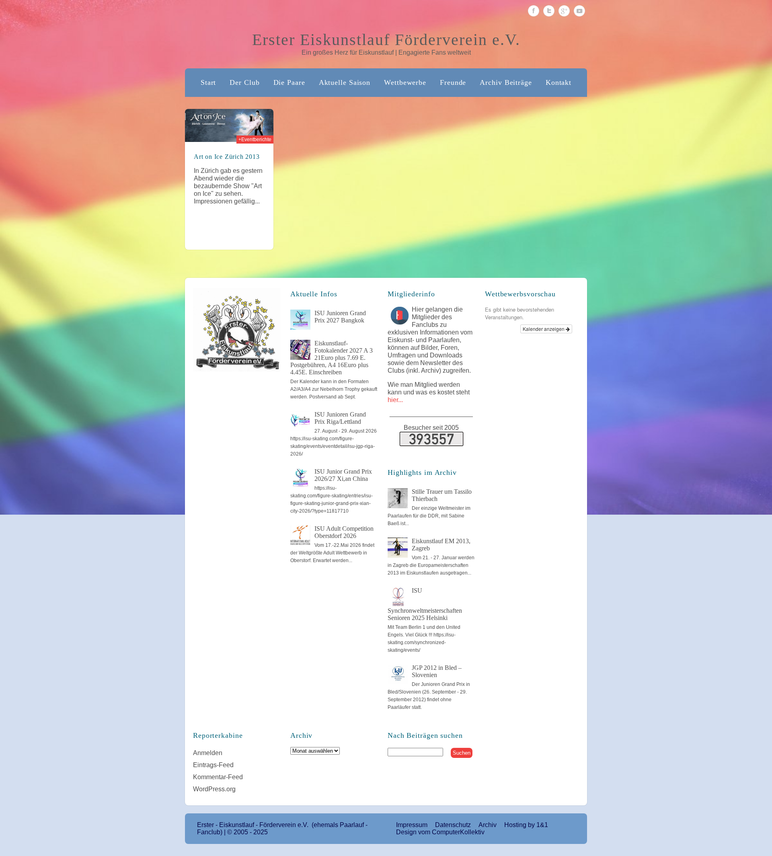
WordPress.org (214, 789)
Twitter (548, 10)
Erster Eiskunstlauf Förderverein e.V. (386, 40)
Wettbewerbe (405, 82)
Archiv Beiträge (506, 82)
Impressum (411, 824)
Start (208, 82)
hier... (395, 399)
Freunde (453, 82)
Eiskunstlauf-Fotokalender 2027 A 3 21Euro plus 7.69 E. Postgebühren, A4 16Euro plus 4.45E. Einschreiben (331, 358)
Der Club (244, 82)
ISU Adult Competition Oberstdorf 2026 (344, 532)
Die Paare (289, 82)
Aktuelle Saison (345, 82)
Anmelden (207, 752)
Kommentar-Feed (218, 777)
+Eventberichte (254, 139)
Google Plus (564, 10)
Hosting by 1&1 (526, 824)
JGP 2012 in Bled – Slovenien (437, 671)
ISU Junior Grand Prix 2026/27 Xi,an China (343, 475)
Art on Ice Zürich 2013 (227, 156)
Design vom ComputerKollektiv (440, 832)
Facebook (533, 10)
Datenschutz (453, 824)
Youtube (579, 10)
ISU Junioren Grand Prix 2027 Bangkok (340, 317)
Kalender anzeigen (544, 328)
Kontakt (558, 82)
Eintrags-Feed (213, 765)
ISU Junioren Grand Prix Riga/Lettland (340, 418)
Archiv (487, 824)
